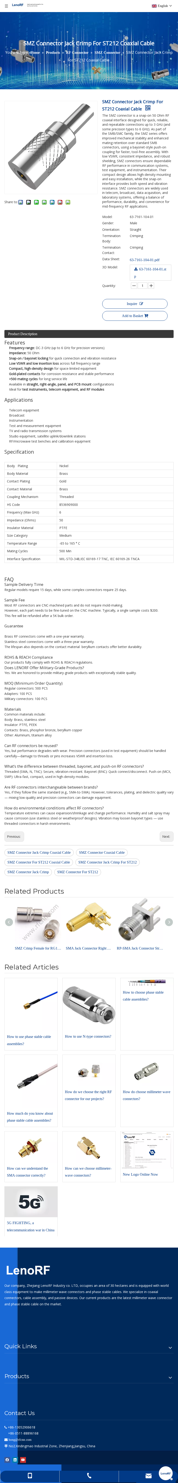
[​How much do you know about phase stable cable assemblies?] (31, 1081)
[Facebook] (7, 1459)
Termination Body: (111, 238)
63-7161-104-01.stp (150, 272)
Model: (107, 217)
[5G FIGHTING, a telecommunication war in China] (31, 1202)
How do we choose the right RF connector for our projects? (88, 1095)
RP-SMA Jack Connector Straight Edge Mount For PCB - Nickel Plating (140, 948)
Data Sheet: (111, 259)
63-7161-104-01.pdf (144, 260)
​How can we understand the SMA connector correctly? (27, 1171)
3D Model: (110, 267)
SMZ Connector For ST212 (77, 872)
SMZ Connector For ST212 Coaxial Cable (38, 862)
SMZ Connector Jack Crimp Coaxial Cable (39, 852)
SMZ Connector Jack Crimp (28, 872)
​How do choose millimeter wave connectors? (146, 1095)
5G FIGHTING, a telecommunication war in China (30, 1226)
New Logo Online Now (140, 1174)
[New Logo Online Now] (147, 1150)
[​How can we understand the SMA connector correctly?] (31, 1146)
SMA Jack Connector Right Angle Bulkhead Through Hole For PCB (89, 948)
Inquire (132, 304)
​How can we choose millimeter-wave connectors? (88, 1171)
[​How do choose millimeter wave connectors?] (147, 1070)
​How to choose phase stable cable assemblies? (143, 995)
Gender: (108, 223)
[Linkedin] (15, 1459)
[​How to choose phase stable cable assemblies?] (147, 982)
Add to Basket (132, 316)
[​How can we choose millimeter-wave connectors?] (89, 1146)
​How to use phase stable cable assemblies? (29, 1040)
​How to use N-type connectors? (88, 1036)
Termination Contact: (111, 250)
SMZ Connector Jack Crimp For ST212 (107, 862)
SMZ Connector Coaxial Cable (102, 852)
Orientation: (111, 229)
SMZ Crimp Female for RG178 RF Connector (38, 948)
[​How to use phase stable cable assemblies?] (31, 1004)
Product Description (22, 334)
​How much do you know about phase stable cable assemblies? (30, 1116)
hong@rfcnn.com (20, 1439)
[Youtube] (23, 1459)
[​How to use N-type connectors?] (89, 1004)
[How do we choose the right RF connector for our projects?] (89, 1070)
